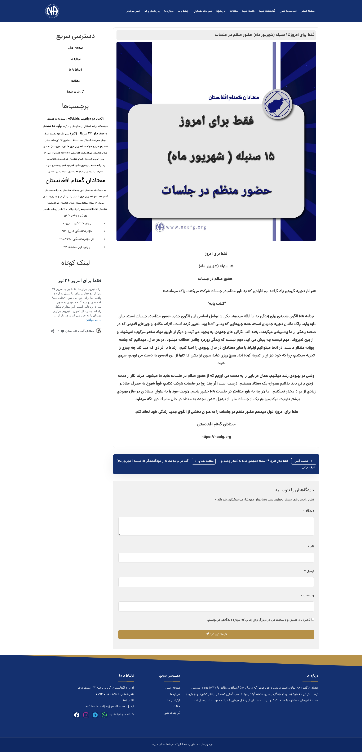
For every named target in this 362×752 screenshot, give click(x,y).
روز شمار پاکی (152, 11)
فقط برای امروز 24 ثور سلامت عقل (60, 140)
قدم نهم (70, 165)
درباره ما (168, 11)
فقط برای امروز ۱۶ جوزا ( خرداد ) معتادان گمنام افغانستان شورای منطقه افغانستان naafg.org (74, 159)
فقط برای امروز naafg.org (96, 146)
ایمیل (309, 571)
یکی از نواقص (77, 215)
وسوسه (84, 209)
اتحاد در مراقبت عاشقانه (86, 119)
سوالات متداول (203, 11)
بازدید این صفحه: (78, 247)
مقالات (234, 11)
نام (311, 546)
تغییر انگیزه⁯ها (63, 134)
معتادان (51, 172)
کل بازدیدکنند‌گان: (82, 239)
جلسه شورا (248, 11)
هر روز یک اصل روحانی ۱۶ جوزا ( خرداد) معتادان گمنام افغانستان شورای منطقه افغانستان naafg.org (75, 203)
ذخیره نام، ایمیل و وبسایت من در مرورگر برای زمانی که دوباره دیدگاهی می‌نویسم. (258, 620)
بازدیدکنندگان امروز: (79, 231)
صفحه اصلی (308, 11)
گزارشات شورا (267, 11)
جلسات (53, 134)
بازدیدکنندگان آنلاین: (77, 223)
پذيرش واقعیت (73, 209)
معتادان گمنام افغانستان (75, 181)
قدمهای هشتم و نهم (57, 165)
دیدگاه (308, 511)
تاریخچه (220, 11)
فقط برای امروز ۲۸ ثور (84, 165)
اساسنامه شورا (288, 11)
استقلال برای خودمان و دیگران (77, 126)
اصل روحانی (133, 11)
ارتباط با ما (183, 11)
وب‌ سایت (307, 595)
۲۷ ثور (67, 215)
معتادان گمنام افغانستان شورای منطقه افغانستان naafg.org (79, 190)
